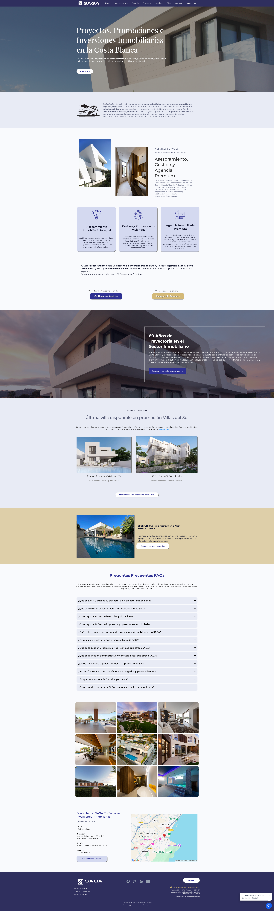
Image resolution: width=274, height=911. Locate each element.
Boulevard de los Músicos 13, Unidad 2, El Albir (185, 892)
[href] (164, 838)
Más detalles (164, 429)
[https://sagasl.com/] (89, 3)
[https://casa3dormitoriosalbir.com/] (105, 536)
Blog (169, 3)
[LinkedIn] (148, 881)
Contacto (179, 3)
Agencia (135, 3)
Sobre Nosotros (121, 3)
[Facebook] (128, 881)
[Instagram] (134, 881)
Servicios (159, 3)
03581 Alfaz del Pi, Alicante (191, 893)
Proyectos (147, 3)
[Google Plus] (141, 881)
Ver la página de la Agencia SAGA (186, 887)
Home (108, 3)
